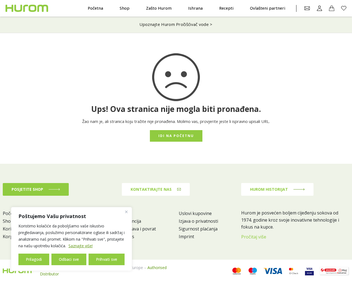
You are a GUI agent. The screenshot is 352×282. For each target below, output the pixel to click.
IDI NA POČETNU (176, 135)
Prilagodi (34, 259)
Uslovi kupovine (195, 213)
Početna (95, 8)
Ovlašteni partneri (267, 8)
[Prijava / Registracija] (319, 8)
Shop (125, 8)
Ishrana (195, 8)
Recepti (226, 8)
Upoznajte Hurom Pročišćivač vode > (175, 24)
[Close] (126, 211)
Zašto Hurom (159, 8)
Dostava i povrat (139, 229)
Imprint (186, 236)
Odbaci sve (69, 259)
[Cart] (332, 8)
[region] (71, 239)
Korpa (9, 236)
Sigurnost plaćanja (198, 229)
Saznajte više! (80, 245)
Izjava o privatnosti (198, 221)
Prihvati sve (106, 259)
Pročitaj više (253, 237)
